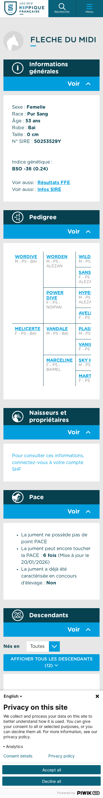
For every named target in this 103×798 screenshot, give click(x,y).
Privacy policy (61, 756)
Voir (74, 84)
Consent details (17, 756)
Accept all (51, 769)
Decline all (51, 781)
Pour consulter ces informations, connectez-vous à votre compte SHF (48, 462)
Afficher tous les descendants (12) (52, 662)
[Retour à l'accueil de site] (24, 8)
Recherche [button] (62, 12)
